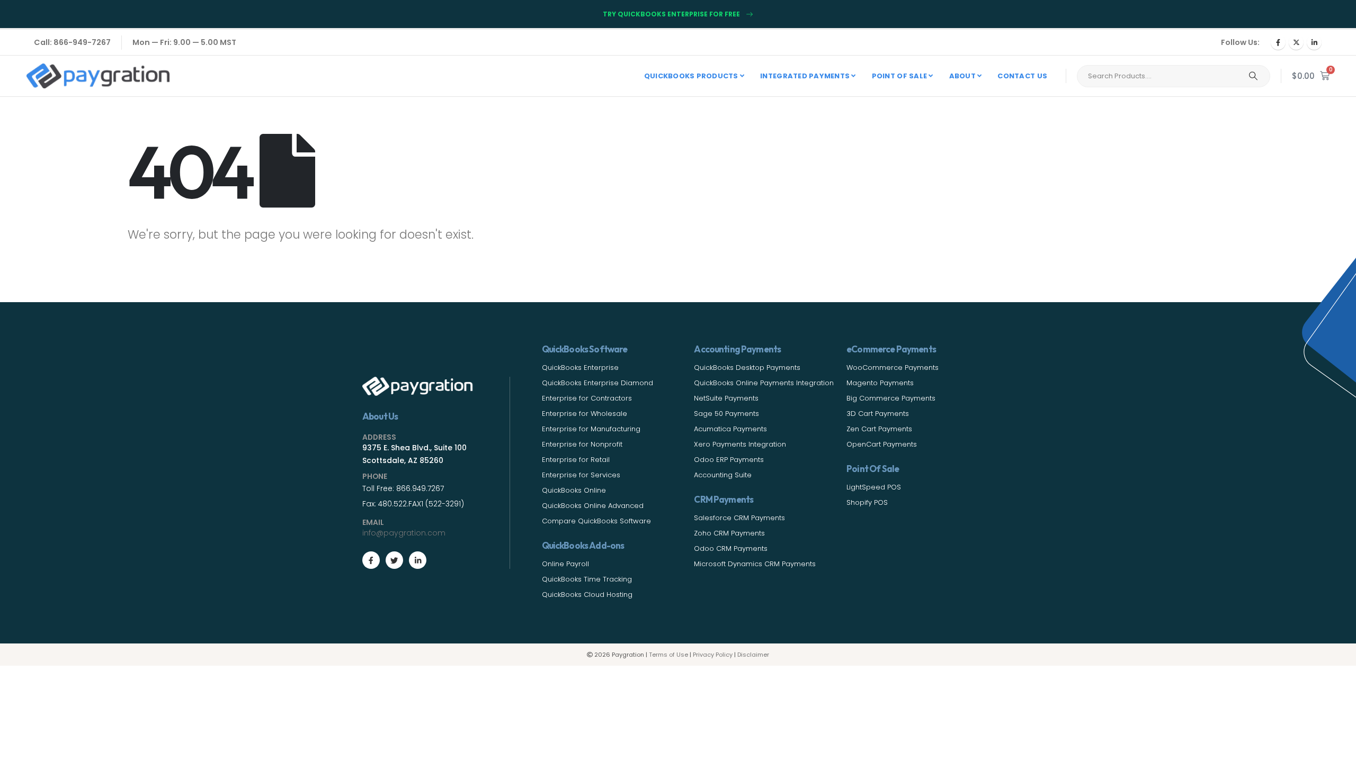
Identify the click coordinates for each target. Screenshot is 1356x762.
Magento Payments (880, 383)
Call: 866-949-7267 (72, 42)
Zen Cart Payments (879, 429)
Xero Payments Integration (740, 444)
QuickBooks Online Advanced (593, 506)
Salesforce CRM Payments (739, 518)
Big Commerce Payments (890, 398)
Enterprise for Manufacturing (591, 429)
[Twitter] (394, 560)
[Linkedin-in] (417, 560)
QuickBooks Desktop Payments (747, 367)
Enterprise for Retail (576, 460)
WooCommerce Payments (892, 367)
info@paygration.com (403, 533)
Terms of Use (668, 654)
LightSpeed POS (873, 487)
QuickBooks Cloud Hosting (587, 594)
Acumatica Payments (730, 429)
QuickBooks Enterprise (580, 367)
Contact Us (1022, 76)
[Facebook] (1278, 42)
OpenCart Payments (881, 444)
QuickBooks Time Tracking (587, 579)
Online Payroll (565, 564)
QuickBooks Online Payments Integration (764, 383)
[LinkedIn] (1314, 42)
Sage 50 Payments (726, 414)
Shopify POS (867, 502)
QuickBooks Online (574, 490)
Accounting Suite (723, 475)
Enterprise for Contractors (587, 398)
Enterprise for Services (581, 475)
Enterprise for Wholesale (584, 414)
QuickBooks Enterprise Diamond (597, 383)
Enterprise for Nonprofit (582, 444)
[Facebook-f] (371, 560)
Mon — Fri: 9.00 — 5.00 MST (184, 42)
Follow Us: (1240, 42)
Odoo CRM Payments (731, 548)
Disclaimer (753, 654)
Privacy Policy (713, 654)
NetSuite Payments (726, 398)
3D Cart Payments (877, 414)
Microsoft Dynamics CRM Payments (755, 564)
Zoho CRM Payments (729, 533)
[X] (1296, 42)
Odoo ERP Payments (729, 460)
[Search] (1253, 76)
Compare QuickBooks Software (596, 521)
